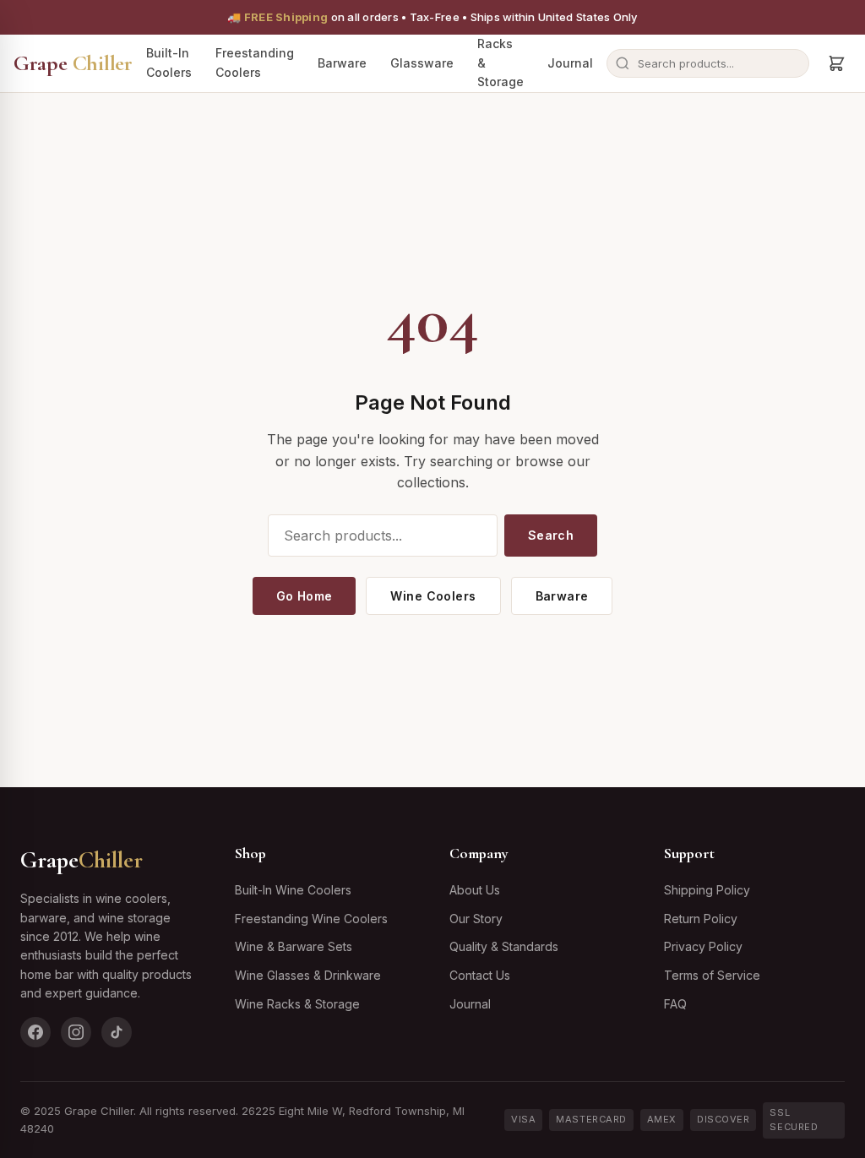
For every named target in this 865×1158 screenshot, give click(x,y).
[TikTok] (116, 1032)
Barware (342, 63)
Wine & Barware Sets (293, 946)
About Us (474, 890)
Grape (73, 63)
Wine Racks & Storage (297, 1004)
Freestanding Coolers (254, 62)
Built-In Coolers (169, 62)
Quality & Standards (503, 946)
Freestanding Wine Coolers (311, 918)
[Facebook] (35, 1032)
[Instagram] (76, 1032)
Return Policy (700, 918)
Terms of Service (712, 975)
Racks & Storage (500, 62)
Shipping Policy (707, 890)
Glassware (422, 63)
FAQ (675, 1004)
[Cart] (836, 63)
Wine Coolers (433, 596)
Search (551, 535)
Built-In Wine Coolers (293, 890)
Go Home (304, 596)
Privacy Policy (703, 946)
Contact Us (479, 975)
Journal (570, 63)
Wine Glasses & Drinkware (308, 975)
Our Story (476, 918)
